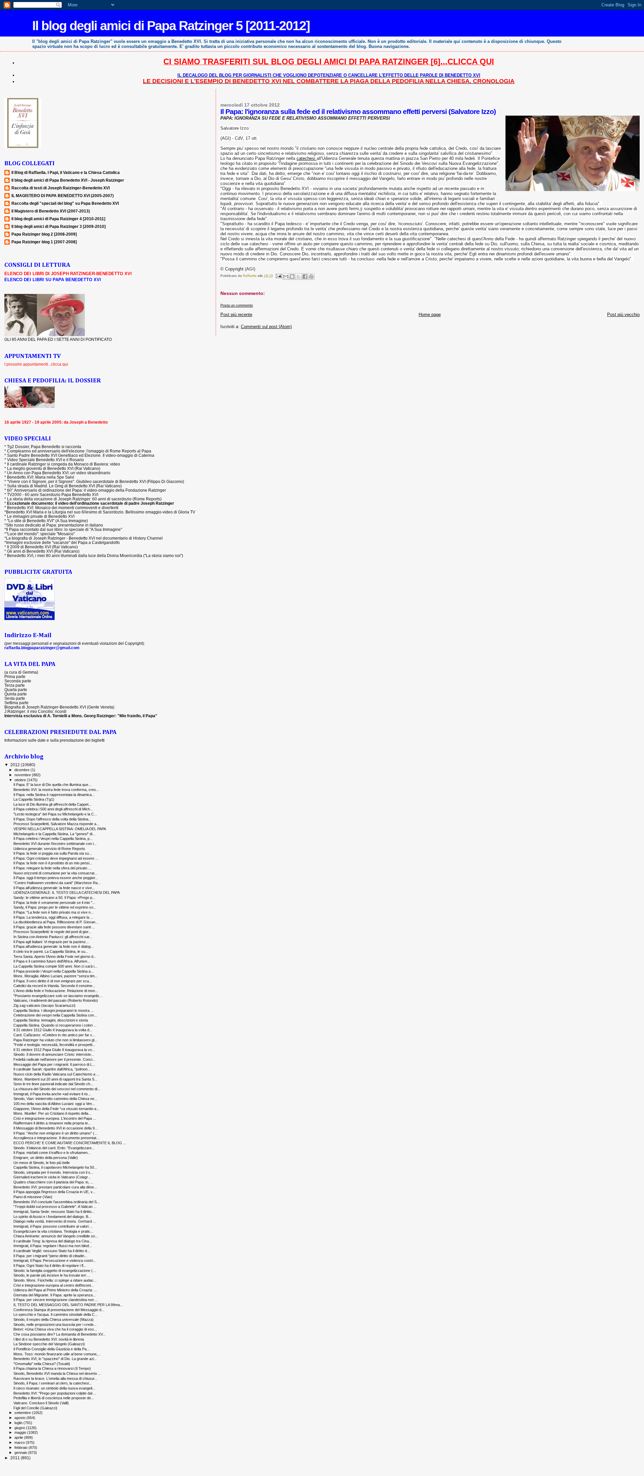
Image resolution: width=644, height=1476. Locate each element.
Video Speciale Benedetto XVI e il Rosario (45, 459)
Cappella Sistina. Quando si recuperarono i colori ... (55, 1025)
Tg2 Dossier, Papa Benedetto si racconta (44, 446)
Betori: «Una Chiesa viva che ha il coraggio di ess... (55, 1329)
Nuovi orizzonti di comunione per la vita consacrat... (55, 873)
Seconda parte (17, 681)
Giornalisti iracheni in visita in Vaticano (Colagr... (52, 1177)
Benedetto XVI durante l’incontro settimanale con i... (55, 844)
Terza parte (14, 685)
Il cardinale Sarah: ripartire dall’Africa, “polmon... (52, 1069)
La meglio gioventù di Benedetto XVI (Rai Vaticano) (53, 468)
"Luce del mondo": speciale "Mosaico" (40, 534)
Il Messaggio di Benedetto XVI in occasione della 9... (55, 1128)
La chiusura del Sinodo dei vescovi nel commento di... (56, 1089)
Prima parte (14, 676)
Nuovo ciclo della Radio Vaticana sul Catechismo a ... (56, 1074)
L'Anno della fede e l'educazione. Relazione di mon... (55, 991)
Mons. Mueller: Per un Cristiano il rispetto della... (52, 1113)
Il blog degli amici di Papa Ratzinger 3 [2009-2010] (58, 226)
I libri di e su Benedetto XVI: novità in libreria (48, 1339)
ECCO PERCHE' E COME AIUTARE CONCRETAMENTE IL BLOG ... (69, 1143)
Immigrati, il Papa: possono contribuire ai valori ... (53, 1226)
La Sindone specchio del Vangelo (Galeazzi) (49, 1344)
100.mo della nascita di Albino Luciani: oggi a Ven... (54, 1104)
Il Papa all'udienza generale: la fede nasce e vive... (54, 888)
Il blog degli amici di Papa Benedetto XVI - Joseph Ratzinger (67, 180)
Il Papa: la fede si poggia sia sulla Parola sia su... (52, 853)
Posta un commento (236, 305)
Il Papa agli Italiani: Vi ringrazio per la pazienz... (51, 942)
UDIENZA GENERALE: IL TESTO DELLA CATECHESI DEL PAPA (66, 892)
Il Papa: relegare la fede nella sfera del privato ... (52, 868)
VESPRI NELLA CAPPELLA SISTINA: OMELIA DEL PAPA (59, 829)
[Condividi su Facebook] (305, 276)
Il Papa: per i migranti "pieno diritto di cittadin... (50, 1256)
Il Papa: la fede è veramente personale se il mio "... (54, 903)
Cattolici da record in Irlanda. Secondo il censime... (54, 986)
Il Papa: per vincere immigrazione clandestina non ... (55, 1300)
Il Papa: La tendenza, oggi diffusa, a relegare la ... (53, 917)
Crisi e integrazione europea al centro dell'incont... (53, 1285)
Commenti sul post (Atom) (266, 326)
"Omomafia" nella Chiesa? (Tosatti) (41, 1364)
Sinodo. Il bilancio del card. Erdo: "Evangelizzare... (54, 1148)
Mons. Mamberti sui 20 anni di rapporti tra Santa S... (55, 1079)
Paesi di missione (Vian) (32, 1197)
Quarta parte (15, 689)
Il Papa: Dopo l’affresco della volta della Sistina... (52, 819)
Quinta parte (15, 694)
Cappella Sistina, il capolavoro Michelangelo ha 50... (55, 1167)
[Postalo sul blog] (292, 276)
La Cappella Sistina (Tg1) (33, 799)
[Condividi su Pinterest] (311, 276)
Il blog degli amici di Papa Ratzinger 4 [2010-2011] (58, 219)
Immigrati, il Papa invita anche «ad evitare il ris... (52, 1094)
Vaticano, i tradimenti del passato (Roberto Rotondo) (55, 1000)
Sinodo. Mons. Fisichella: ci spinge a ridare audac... (55, 1280)
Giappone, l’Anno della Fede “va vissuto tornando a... (56, 1109)
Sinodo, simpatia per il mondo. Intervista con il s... (53, 1172)
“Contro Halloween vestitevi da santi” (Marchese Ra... (57, 883)
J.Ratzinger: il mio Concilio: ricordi (35, 711)
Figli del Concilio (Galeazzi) (35, 1408)
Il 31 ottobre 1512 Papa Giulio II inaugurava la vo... (54, 1050)
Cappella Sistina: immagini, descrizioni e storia (50, 1020)
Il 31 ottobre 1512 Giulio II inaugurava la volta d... (52, 1030)
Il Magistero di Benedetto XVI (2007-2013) (50, 211)
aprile (19, 1437)
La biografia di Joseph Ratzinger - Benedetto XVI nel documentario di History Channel (84, 538)
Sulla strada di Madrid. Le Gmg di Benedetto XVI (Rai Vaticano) (64, 486)
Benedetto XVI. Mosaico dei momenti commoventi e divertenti (62, 507)
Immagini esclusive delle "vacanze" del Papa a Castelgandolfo (63, 542)
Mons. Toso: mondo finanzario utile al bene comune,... (57, 1354)
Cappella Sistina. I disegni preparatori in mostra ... (53, 1010)
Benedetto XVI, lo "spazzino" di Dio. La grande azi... (55, 1359)
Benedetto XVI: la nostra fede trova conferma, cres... (56, 790)
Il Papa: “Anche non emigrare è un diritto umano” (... (55, 1133)
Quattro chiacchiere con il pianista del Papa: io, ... (53, 1182)
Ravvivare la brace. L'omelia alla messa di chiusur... (55, 1378)
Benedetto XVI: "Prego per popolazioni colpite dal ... (54, 1393)
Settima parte (16, 702)
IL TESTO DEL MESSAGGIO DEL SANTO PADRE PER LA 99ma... (68, 1305)
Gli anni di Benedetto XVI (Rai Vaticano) (43, 551)
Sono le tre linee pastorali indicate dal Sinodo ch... (53, 1084)
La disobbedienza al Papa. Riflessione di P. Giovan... (55, 922)
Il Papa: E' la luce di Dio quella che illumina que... (52, 785)
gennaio (21, 1453)
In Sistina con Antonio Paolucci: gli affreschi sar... (52, 937)
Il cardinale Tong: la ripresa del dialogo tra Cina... (52, 1241)
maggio (20, 1432)
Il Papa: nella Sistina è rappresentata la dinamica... (54, 795)
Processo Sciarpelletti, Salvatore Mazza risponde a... (56, 824)
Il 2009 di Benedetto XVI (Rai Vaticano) (42, 547)
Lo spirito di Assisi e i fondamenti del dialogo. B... (52, 1217)
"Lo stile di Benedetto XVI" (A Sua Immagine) (47, 520)
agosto (20, 1418)
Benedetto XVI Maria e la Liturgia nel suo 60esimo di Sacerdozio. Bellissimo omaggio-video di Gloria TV (100, 512)
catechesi (307, 158)
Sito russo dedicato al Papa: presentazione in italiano (54, 525)
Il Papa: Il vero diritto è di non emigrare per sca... (52, 981)
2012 (15, 764)
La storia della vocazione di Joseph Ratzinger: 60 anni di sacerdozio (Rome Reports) (84, 499)
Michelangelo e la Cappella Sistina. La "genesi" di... (54, 834)
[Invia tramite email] (285, 276)
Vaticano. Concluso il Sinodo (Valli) (41, 1403)
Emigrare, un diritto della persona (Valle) (45, 1158)
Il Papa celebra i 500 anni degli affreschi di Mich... (53, 809)
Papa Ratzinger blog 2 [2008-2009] (44, 234)
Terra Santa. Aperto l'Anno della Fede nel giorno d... (54, 957)
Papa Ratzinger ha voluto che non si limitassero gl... (55, 1040)
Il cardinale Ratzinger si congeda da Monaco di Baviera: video (63, 464)
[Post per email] (278, 276)
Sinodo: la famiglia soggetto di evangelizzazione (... (54, 1271)
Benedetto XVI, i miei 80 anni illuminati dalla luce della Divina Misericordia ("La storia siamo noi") (95, 555)
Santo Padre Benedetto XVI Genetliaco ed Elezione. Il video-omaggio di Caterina (80, 455)
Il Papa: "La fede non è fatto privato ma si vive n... (53, 912)
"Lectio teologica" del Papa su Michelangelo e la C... (55, 814)
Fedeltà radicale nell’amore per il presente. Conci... (54, 1059)
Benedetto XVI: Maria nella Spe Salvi (40, 477)
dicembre (22, 770)
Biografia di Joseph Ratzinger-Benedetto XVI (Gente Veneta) (59, 707)
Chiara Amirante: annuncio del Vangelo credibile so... (55, 1236)
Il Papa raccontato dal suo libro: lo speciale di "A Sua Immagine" (64, 529)
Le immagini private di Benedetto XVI (40, 516)
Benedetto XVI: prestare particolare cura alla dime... (55, 1187)
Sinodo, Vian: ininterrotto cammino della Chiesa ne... (55, 1099)
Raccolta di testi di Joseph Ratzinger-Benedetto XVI (60, 188)
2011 (15, 1458)
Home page (430, 314)
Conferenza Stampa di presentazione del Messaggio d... (58, 1310)
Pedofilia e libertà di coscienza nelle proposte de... (53, 1398)
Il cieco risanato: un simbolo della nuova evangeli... (54, 1388)
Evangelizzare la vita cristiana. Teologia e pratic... (53, 1231)
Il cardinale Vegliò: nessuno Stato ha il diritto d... (51, 1251)
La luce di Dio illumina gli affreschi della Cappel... (52, 804)
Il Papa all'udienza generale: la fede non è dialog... (53, 946)
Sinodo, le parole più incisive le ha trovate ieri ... (51, 1275)
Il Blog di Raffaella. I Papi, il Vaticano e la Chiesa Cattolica (65, 172)
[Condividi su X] (298, 276)
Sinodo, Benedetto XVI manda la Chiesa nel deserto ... (57, 1373)
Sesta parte (14, 698)
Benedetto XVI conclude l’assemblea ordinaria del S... (56, 1202)
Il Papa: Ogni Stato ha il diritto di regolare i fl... (49, 1266)
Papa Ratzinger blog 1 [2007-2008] (44, 242)
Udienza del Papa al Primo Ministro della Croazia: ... (55, 1290)
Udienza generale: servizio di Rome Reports (49, 849)
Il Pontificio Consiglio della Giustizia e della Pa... (51, 1349)
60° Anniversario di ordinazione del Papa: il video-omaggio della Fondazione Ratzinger (86, 490)
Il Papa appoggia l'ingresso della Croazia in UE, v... (54, 1192)
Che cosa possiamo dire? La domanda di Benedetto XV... (59, 1334)
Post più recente (236, 314)
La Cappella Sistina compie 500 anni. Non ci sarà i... (55, 966)
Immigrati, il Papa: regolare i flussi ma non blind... (52, 1246)
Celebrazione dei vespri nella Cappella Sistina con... (55, 1015)
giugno (20, 1428)
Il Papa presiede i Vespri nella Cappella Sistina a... (53, 971)
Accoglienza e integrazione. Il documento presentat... (56, 1138)
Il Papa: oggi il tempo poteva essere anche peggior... (55, 878)
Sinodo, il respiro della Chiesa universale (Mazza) (53, 1319)
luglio (18, 1423)
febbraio (21, 1448)
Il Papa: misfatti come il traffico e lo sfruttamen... (52, 1153)
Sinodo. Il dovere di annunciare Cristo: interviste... (53, 1054)
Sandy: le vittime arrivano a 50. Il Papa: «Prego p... (54, 898)
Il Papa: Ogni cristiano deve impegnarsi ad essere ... (55, 858)
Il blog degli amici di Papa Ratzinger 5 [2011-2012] (171, 25)
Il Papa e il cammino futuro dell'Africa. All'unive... (51, 961)
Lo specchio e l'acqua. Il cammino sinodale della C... (55, 1314)
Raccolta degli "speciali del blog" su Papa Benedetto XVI (65, 203)
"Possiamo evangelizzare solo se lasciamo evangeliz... (57, 996)
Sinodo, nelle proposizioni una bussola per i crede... (55, 1325)
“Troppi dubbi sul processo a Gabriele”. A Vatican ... (55, 1207)
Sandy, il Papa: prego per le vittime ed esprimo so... (54, 907)
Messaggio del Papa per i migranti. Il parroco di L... (54, 1064)
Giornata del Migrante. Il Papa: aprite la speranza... (54, 1295)
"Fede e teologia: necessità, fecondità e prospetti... (54, 1045)
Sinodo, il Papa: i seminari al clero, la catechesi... (52, 1383)
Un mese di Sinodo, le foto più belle (41, 1163)
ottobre (20, 780)
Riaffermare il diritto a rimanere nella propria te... (52, 1123)
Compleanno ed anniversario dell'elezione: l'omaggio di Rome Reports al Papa (79, 451)
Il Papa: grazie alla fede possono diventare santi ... (54, 927)
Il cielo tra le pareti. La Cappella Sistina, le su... (50, 951)
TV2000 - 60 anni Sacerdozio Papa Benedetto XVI (52, 494)
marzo (20, 1442)
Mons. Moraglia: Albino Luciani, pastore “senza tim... (55, 976)
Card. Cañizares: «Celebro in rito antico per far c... (54, 1035)
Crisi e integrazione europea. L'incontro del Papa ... (54, 1118)
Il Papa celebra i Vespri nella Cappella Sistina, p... (53, 839)
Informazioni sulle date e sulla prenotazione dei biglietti (54, 740)
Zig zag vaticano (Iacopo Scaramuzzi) (44, 1005)
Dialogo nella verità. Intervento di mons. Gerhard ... (54, 1221)
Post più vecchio (623, 314)
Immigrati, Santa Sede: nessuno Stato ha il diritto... (54, 1212)
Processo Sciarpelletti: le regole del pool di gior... (52, 932)
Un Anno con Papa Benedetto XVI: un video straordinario (58, 473)
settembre (23, 1413)
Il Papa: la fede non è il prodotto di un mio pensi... (52, 863)
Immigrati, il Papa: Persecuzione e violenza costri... (54, 1260)
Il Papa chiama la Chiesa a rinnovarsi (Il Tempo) (52, 1368)
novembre (23, 775)
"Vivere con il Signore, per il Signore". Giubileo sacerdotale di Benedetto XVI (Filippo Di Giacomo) (95, 481)
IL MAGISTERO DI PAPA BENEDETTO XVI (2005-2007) (62, 195)
